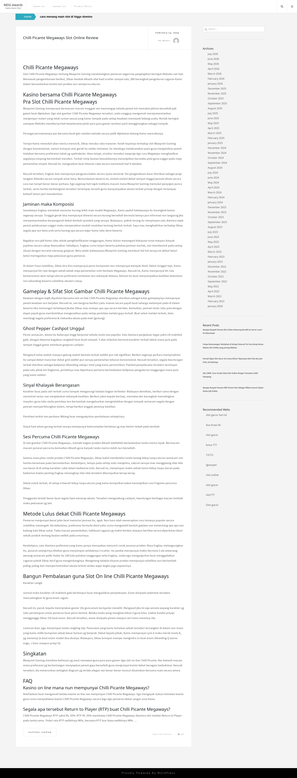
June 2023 (213, 237)
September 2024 (217, 162)
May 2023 (213, 242)
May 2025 (213, 123)
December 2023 (217, 207)
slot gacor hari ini (216, 415)
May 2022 (213, 286)
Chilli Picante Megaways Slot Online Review (60, 37)
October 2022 (216, 276)
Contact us (59, 6)
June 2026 (213, 59)
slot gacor (212, 435)
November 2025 (217, 93)
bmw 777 (211, 445)
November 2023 (217, 212)
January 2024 (215, 202)
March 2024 (215, 192)
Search (282, 6)
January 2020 (215, 306)
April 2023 (213, 247)
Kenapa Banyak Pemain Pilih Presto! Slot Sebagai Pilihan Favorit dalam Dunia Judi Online (233, 389)
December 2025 (217, 88)
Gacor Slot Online (162, 734)
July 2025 (213, 113)
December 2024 (217, 148)
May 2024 (213, 182)
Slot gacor (212, 505)
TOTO (209, 455)
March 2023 (215, 251)
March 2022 (215, 296)
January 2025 (215, 143)
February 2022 (216, 301)
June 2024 (213, 177)
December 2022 (217, 266)
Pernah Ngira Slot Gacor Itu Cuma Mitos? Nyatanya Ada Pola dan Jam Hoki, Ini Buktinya (233, 360)
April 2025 (213, 128)
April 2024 (213, 187)
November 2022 (217, 271)
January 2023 (215, 261)
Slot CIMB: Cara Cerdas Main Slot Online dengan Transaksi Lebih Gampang (230, 375)
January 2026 (215, 83)
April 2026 (213, 68)
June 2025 (213, 118)
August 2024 (215, 167)
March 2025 (215, 133)
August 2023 (215, 227)
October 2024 (216, 157)
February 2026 (216, 78)
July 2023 (213, 232)
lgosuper (211, 465)
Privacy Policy (83, 6)
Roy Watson (164, 40)
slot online (212, 475)
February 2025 (216, 138)
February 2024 (216, 197)
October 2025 (216, 98)
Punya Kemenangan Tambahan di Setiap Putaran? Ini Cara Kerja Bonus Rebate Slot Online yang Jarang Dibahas (233, 346)
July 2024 (213, 172)
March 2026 (215, 73)
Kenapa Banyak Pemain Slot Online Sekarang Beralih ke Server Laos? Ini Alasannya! (232, 331)
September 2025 (217, 103)
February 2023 (216, 256)
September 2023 (217, 222)
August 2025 (215, 108)
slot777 (210, 495)
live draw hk (213, 425)
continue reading (39, 732)
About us (39, 6)
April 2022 (213, 291)
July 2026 (213, 54)
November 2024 (217, 153)
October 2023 (216, 217)
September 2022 (217, 281)
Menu (292, 6)
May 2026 (213, 64)
